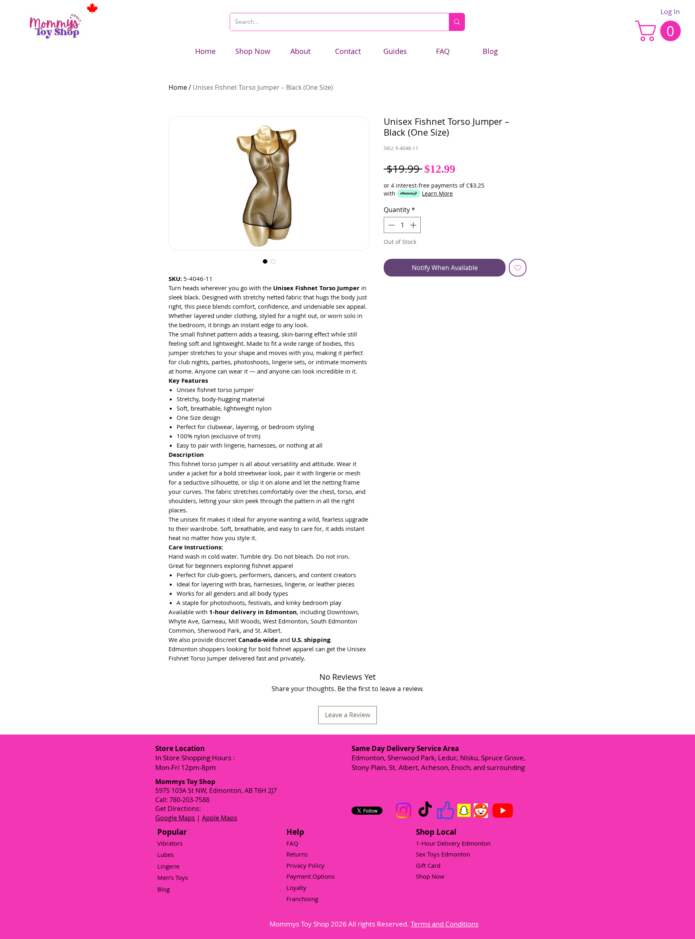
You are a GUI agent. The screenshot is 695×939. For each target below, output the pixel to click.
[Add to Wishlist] (517, 268)
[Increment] (413, 225)
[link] (660, 31)
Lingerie (168, 866)
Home (178, 87)
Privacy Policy (305, 865)
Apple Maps (219, 817)
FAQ (292, 843)
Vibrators (170, 843)
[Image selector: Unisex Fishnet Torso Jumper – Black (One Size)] (265, 261)
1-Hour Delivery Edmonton (453, 843)
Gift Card (428, 865)
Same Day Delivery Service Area (405, 748)
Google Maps (175, 817)
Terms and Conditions (445, 924)
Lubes (165, 854)
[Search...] (457, 22)
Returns (297, 854)
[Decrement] (390, 225)
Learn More (437, 193)
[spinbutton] (402, 225)
